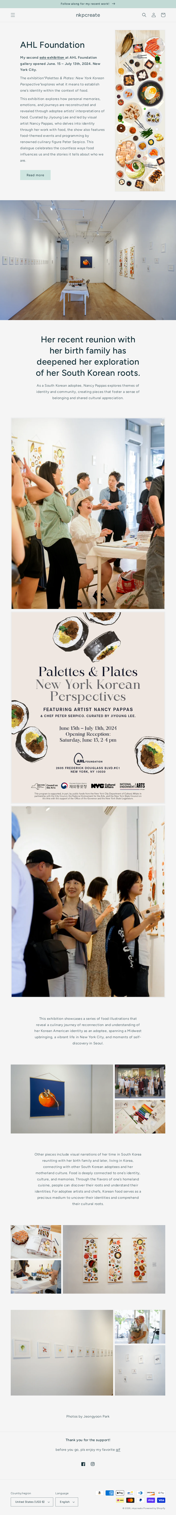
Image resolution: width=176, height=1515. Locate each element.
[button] (13, 15)
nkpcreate (137, 1508)
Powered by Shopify (154, 1508)
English (65, 1501)
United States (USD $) (30, 1501)
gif (118, 1450)
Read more (35, 175)
